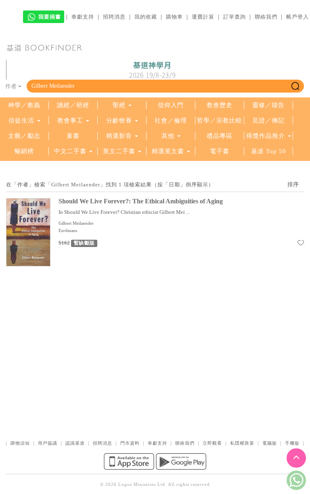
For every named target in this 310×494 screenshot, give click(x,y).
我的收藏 (145, 17)
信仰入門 (171, 105)
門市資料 (130, 443)
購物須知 (20, 443)
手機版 (292, 443)
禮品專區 (219, 136)
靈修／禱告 (268, 105)
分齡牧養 (119, 120)
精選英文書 (169, 151)
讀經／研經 (73, 105)
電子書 (219, 151)
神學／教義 (24, 105)
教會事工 (70, 120)
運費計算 (203, 17)
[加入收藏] (300, 244)
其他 (167, 136)
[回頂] (296, 458)
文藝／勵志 (24, 136)
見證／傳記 (268, 120)
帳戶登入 (297, 17)
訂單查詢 (234, 17)
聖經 (119, 105)
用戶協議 (47, 443)
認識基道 (75, 443)
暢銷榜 (24, 151)
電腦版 (269, 443)
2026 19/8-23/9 (152, 70)
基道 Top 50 (268, 151)
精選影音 (119, 136)
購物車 (174, 17)
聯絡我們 (266, 17)
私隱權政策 (242, 443)
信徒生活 (21, 120)
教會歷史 (219, 105)
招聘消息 (114, 17)
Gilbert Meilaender (76, 223)
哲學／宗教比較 (219, 120)
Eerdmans (68, 230)
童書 (73, 136)
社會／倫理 (171, 120)
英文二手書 (120, 151)
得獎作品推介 (265, 136)
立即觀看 (212, 443)
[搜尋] (295, 86)
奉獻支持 (82, 17)
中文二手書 (71, 151)
